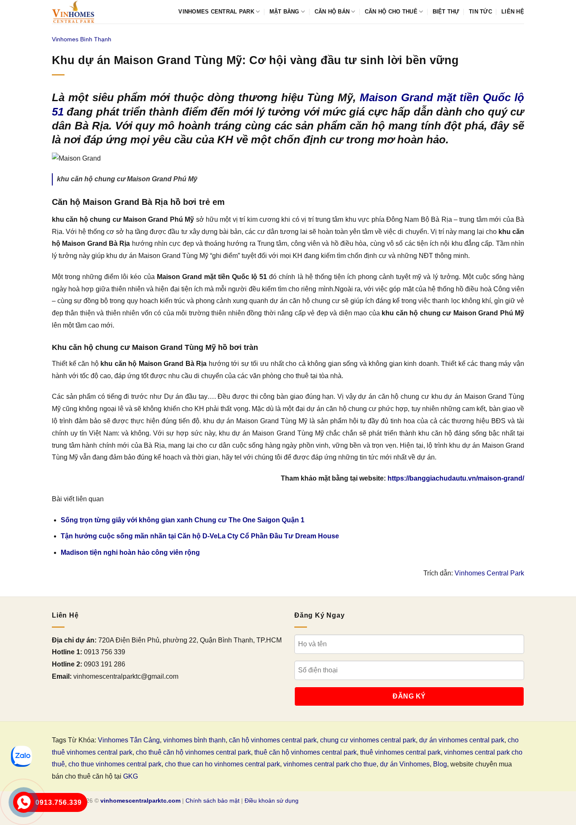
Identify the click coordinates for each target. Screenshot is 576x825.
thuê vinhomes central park (400, 752)
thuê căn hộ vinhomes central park (305, 752)
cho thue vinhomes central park (114, 764)
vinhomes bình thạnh (194, 740)
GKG (130, 776)
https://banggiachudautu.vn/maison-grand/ (456, 478)
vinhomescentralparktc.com (140, 800)
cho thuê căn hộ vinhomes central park (193, 752)
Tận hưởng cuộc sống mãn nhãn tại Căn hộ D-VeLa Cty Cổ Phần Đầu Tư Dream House (200, 536)
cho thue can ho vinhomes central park (222, 764)
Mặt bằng (284, 11)
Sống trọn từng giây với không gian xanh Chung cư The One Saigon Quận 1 (182, 520)
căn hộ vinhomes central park (273, 740)
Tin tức (480, 11)
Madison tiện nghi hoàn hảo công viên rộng (130, 552)
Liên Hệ (512, 11)
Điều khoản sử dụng (272, 800)
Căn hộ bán (332, 11)
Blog (440, 764)
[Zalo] (21, 756)
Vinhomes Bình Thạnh (81, 39)
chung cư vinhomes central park (368, 740)
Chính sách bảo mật (213, 800)
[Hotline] (23, 802)
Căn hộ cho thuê (391, 11)
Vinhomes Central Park (216, 11)
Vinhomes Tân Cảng (129, 740)
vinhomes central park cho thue (330, 764)
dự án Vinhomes (405, 764)
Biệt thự (446, 11)
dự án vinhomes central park (461, 740)
